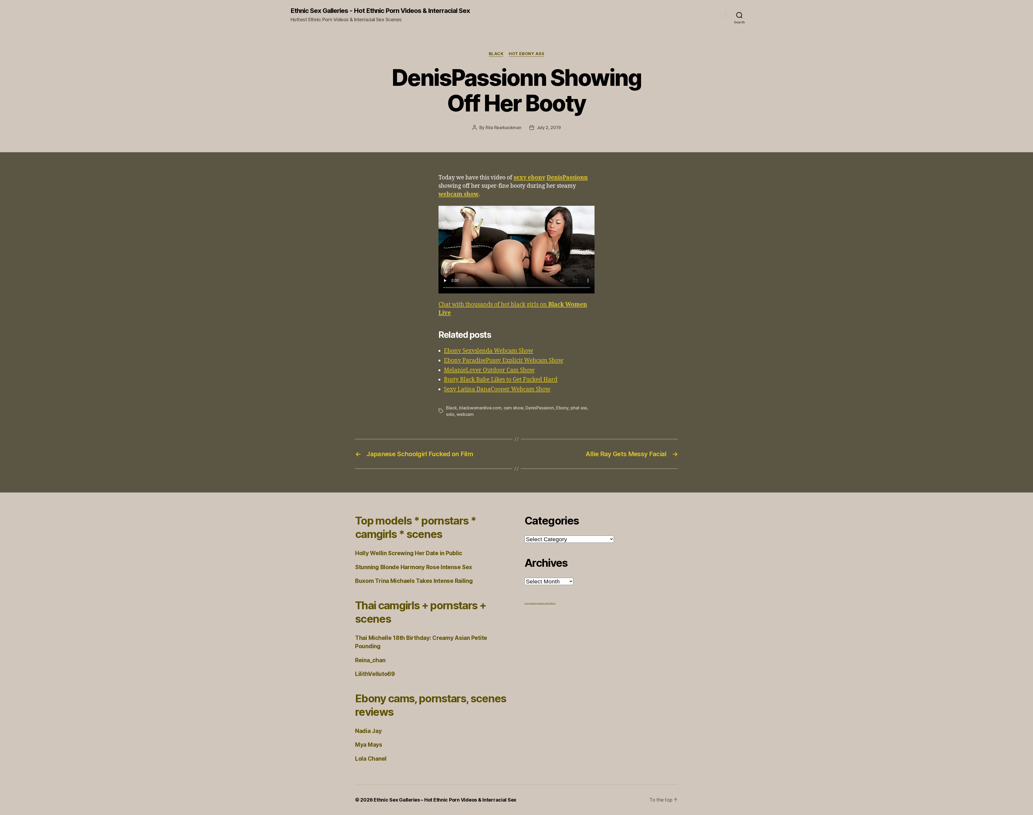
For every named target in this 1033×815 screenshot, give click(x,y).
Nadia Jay (368, 731)
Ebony (562, 407)
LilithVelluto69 (375, 674)
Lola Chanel (371, 758)
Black (496, 53)
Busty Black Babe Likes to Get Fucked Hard (500, 379)
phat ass (579, 407)
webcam (465, 414)
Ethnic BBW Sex (551, 603)
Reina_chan (370, 660)
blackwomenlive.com (480, 407)
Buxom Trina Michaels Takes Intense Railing (414, 580)
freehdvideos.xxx (541, 603)
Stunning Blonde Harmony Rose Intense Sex (413, 567)
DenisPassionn (539, 407)
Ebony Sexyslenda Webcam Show (488, 351)
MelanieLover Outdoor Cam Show (489, 370)
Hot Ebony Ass (526, 53)
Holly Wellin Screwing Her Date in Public (408, 553)
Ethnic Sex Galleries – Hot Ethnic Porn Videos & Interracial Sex (445, 800)
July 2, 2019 (549, 127)
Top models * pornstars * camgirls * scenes (415, 527)
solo (450, 414)
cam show (513, 407)
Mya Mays (368, 744)
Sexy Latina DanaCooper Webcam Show (497, 389)
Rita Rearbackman (503, 127)
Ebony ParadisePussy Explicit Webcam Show (503, 360)
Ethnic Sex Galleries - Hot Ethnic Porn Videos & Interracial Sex (380, 11)
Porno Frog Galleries (530, 603)
